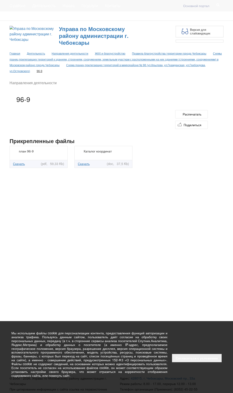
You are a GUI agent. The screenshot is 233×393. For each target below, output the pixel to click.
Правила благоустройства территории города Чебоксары (169, 53)
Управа (68, 5)
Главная (64, 16)
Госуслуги (89, 5)
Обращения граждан (93, 16)
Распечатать (192, 114)
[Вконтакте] (213, 16)
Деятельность (44, 5)
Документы (43, 16)
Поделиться (192, 125)
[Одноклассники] (220, 16)
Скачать (19, 163)
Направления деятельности (70, 53)
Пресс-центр (19, 16)
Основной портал (196, 5)
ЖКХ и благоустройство (110, 53)
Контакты (113, 5)
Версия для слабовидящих (200, 31)
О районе (17, 5)
